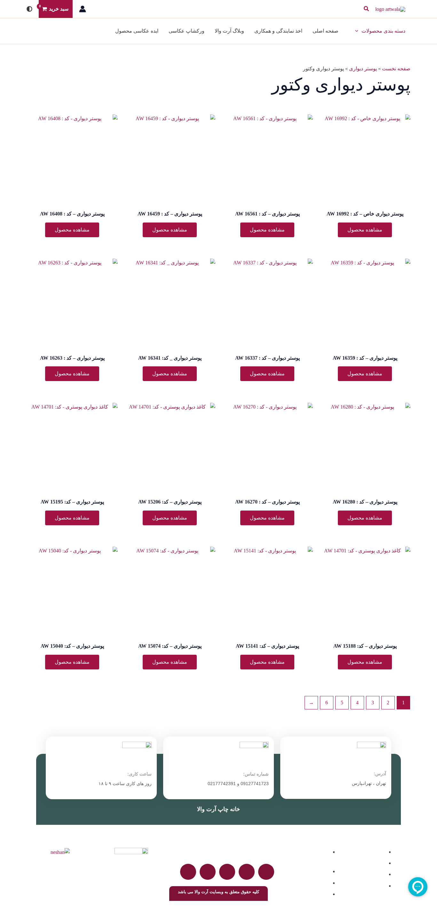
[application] (358, 31)
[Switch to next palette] (29, 9)
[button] (366, 9)
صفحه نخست (396, 68)
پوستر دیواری (363, 68)
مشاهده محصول (364, 229)
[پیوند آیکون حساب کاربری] (82, 8)
